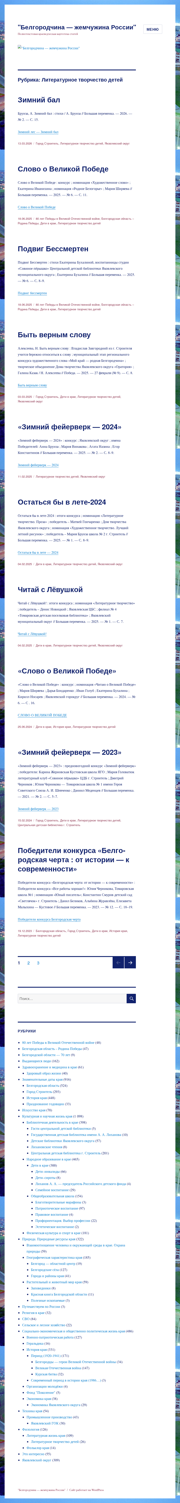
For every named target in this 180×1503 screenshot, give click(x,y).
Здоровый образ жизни (44, 1073)
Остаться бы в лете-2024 (62, 501)
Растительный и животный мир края (54, 1282)
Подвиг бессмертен (32, 293)
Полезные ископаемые (48, 1300)
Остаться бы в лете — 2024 (38, 552)
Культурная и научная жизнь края (47, 1116)
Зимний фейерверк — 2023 (38, 808)
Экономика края (39, 1398)
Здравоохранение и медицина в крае (49, 1067)
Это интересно (33, 1453)
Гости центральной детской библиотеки (61, 1128)
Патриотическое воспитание (56, 1208)
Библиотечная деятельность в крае (52, 1122)
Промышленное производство (49, 1417)
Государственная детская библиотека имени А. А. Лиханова (76, 1134)
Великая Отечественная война (58, 1368)
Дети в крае (48, 223)
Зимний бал (39, 99)
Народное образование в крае (49, 1159)
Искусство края (33, 1110)
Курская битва (46, 1374)
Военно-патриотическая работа (50, 1337)
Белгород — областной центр (53, 1263)
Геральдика (35, 1343)
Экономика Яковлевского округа (55, 1404)
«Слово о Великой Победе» (67, 670)
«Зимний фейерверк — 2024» (70, 426)
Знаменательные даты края (42, 1079)
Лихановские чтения (46, 1146)
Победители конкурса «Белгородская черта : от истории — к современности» (73, 859)
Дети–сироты (45, 1177)
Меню (153, 29)
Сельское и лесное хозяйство (43, 1325)
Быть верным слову (54, 334)
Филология (30, 1429)
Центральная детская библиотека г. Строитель (49, 825)
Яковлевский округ (117, 143)
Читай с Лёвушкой (50, 589)
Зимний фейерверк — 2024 (38, 464)
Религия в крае (33, 1312)
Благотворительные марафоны (58, 1202)
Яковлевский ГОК (45, 1423)
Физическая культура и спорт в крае (54, 1232)
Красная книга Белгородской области (59, 1294)
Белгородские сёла (45, 1269)
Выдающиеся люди (36, 1061)
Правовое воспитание (51, 1214)
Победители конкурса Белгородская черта (49, 919)
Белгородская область (51, 931)
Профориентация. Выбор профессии (62, 1220)
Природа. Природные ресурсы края (48, 1239)
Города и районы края (47, 1275)
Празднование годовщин (45, 1103)
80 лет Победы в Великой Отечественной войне (68, 218)
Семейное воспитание (52, 1189)
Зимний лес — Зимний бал (38, 131)
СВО (26, 1318)
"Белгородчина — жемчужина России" (77, 26)
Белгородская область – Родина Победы (52, 1048)
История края (62, 727)
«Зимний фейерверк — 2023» (70, 752)
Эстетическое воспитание (54, 1226)
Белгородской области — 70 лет (46, 1054)
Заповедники (41, 1288)
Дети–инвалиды (47, 1171)
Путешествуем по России (41, 1306)
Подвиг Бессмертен (53, 248)
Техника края (32, 1410)
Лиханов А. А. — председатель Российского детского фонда (80, 1183)
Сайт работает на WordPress (86, 1490)
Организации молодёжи (45, 1386)
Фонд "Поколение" (41, 1392)
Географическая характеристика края (54, 1257)
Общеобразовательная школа (52, 1196)
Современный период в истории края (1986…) (66, 1380)
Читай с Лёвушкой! (32, 633)
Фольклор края (38, 1447)
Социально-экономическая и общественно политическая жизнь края (73, 1331)
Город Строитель (47, 143)
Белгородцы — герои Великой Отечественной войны (75, 1361)
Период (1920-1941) (46, 1355)
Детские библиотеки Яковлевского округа (62, 1140)
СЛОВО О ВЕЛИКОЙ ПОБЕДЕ (42, 715)
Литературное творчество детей (81, 143)
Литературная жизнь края (46, 1435)
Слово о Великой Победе (63, 168)
